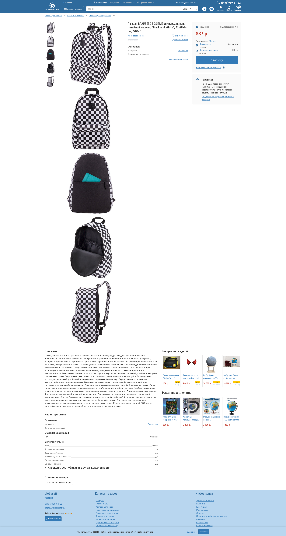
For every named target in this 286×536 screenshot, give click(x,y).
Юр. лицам (201, 506)
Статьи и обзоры (204, 525)
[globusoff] (52, 6)
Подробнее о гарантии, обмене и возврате (218, 98)
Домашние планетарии (107, 512)
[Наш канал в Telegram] (204, 9)
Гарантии (200, 503)
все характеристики (178, 58)
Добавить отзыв (180, 39)
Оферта (200, 512)
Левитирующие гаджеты (107, 509)
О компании (202, 522)
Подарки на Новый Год (107, 525)
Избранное (130, 2)
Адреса (220, 9)
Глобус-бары (102, 503)
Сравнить (116, 2)
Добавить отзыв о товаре (59, 482)
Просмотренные (146, 2)
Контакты (200, 519)
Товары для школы (105, 516)
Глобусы (100, 500)
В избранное (181, 35)
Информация (101, 2)
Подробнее (191, 531)
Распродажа (202, 509)
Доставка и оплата (205, 500)
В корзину (217, 60)
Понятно (203, 531)
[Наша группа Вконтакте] (211, 9)
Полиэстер (183, 50)
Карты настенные (104, 506)
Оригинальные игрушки (107, 522)
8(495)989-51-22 (231, 2)
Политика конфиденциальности (211, 516)
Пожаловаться (54, 519)
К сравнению (137, 35)
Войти (229, 9)
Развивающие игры (105, 519)
